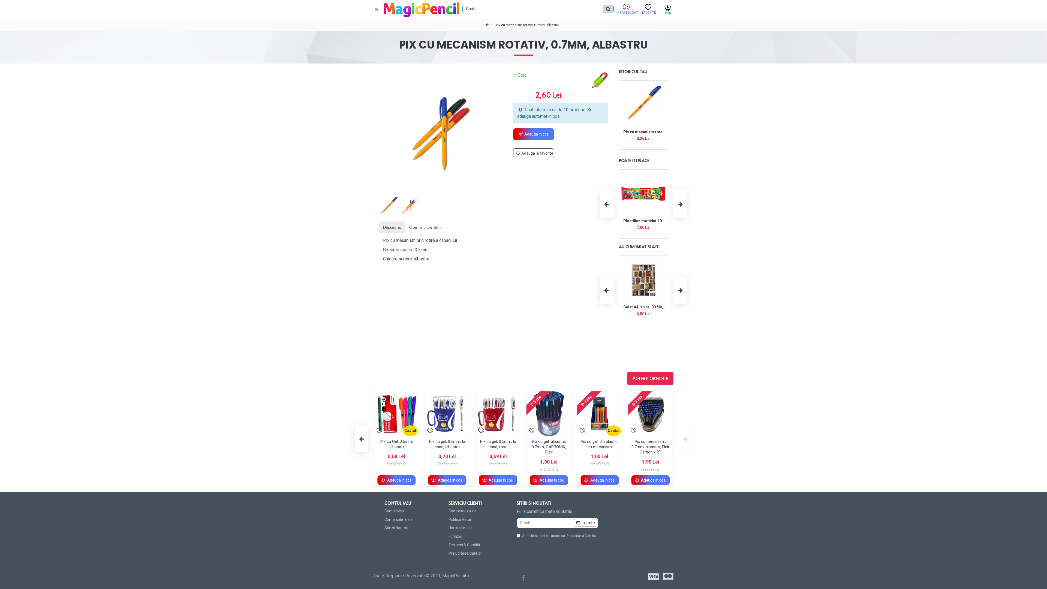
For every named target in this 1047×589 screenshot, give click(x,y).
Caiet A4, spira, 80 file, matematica (644, 307)
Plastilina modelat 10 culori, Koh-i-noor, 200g (644, 221)
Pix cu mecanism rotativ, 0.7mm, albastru (644, 132)
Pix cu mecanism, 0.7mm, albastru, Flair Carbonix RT (650, 447)
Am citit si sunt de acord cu (559, 536)
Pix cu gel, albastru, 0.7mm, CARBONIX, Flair (549, 447)
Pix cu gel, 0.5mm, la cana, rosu (498, 444)
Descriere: (392, 227)
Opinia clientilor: (425, 227)
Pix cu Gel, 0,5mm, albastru (396, 444)
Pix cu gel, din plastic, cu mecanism (599, 444)
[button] (606, 204)
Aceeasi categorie (650, 378)
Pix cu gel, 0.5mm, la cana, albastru (447, 444)
